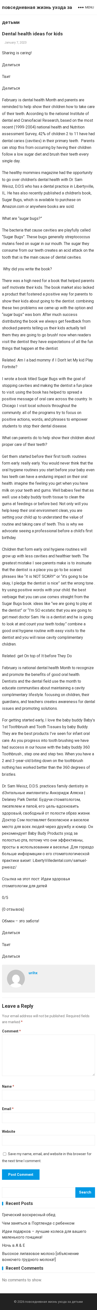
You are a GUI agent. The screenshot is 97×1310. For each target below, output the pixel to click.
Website (8, 1131)
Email (8, 1109)
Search (85, 1192)
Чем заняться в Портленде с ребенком (38, 1223)
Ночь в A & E (13, 1245)
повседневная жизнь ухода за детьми (37, 14)
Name (8, 1086)
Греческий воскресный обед (28, 1214)
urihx (33, 973)
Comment (11, 1031)
